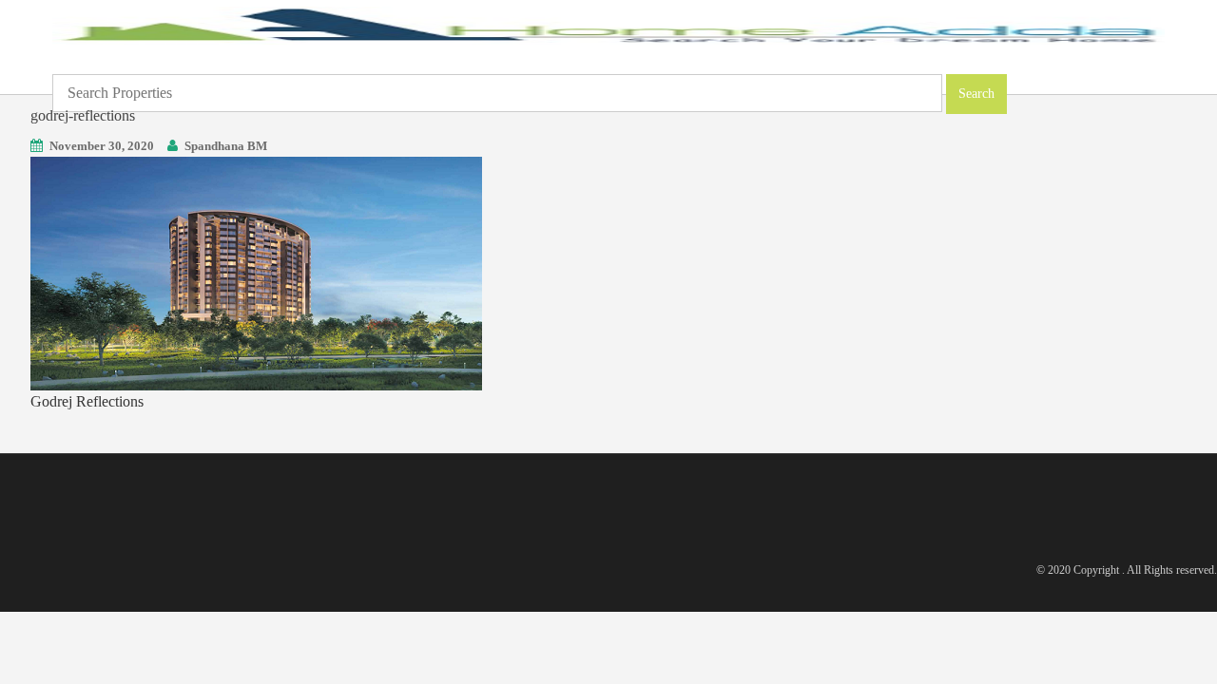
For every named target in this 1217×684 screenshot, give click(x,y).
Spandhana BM (225, 146)
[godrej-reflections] (256, 272)
